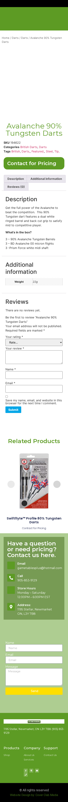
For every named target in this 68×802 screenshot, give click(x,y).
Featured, (38, 151)
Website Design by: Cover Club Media (34, 795)
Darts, (26, 151)
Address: (24, 605)
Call (20, 576)
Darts (15, 38)
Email (10, 383)
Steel (49, 151)
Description (15, 179)
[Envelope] (37, 771)
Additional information (46, 179)
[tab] (16, 179)
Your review (14, 348)
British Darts (28, 147)
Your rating (14, 336)
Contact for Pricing (31, 163)
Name (10, 369)
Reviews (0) (16, 187)
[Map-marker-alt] (31, 771)
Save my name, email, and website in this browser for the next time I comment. (33, 402)
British (15, 151)
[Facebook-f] (26, 771)
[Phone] (26, 775)
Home (5, 38)
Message (11, 666)
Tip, (56, 151)
